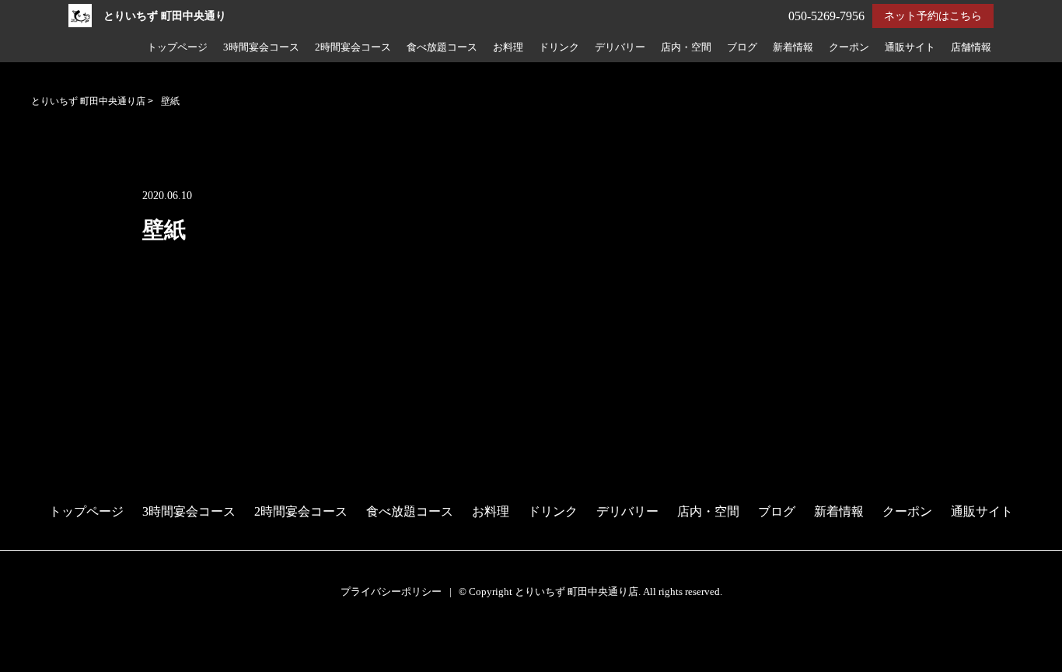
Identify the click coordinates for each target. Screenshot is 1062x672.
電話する (30, 661)
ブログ (742, 47)
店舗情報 (971, 47)
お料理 (508, 47)
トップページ (177, 47)
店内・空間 (686, 47)
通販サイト (910, 47)
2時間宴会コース (353, 47)
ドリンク (559, 47)
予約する (32, 642)
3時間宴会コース (261, 47)
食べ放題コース (442, 47)
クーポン (849, 47)
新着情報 (793, 47)
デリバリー (620, 47)
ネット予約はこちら (933, 16)
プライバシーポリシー (391, 591)
